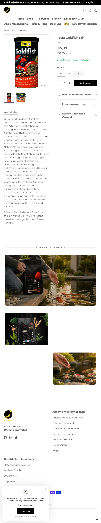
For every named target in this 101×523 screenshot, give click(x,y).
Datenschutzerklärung (17, 465)
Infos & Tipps (39, 23)
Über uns (55, 23)
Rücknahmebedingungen (67, 417)
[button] (95, 10)
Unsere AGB (11, 475)
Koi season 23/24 (74, 18)
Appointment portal (16, 23)
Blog (55, 450)
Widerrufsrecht (13, 470)
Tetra (59, 42)
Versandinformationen (65, 428)
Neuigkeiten (59, 445)
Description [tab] (11, 112)
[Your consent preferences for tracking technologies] (97, 519)
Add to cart (85, 83)
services (44, 18)
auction (56, 18)
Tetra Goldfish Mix (19, 30)
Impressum (10, 481)
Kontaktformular (62, 439)
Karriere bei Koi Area (64, 434)
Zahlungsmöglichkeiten (66, 423)
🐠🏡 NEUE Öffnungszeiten (80, 23)
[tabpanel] (26, 172)
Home (20, 18)
